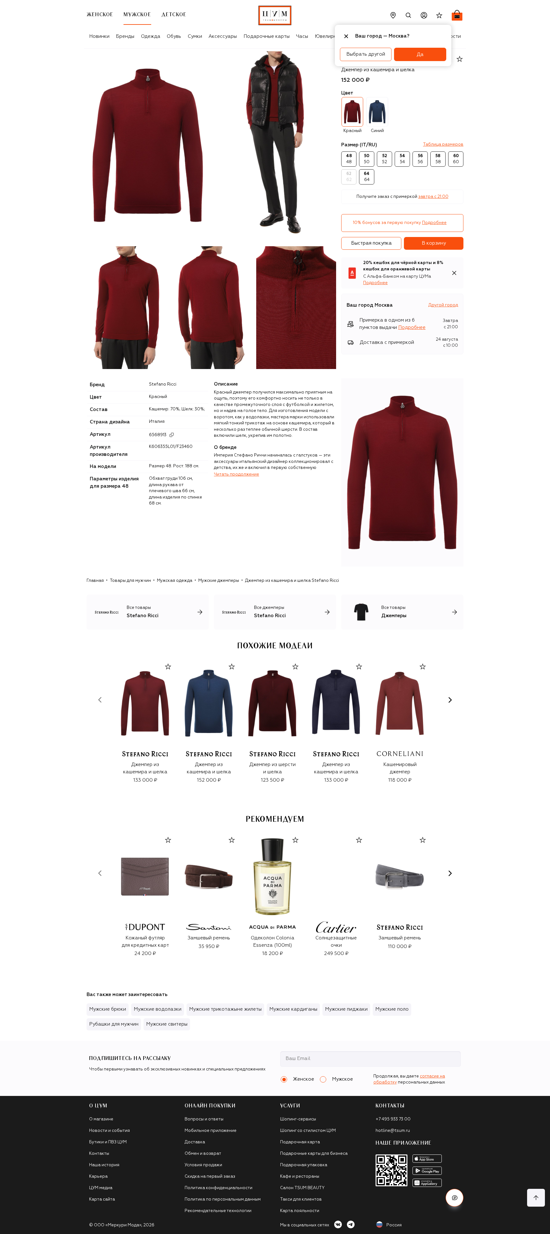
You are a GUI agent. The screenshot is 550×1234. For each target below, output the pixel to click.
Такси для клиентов (301, 1199)
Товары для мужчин (130, 581)
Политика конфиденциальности (218, 1188)
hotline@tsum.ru (393, 1131)
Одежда (150, 36)
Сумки (195, 36)
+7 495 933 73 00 (393, 1119)
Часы (302, 36)
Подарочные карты (266, 36)
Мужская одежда (174, 581)
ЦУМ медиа (100, 1188)
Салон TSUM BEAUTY (302, 1188)
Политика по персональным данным (223, 1199)
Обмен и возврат (203, 1154)
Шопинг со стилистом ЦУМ (308, 1131)
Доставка (195, 1142)
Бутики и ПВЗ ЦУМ (108, 1142)
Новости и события (109, 1131)
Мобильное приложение (210, 1131)
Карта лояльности (299, 1211)
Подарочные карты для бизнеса (314, 1154)
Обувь (174, 36)
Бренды (125, 36)
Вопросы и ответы (204, 1119)
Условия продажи (203, 1165)
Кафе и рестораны (299, 1177)
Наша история (104, 1165)
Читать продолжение (236, 474)
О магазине (101, 1119)
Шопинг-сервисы (298, 1119)
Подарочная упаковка (303, 1165)
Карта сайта (102, 1199)
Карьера (98, 1177)
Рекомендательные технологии (218, 1211)
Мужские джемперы (218, 581)
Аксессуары (222, 36)
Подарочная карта (300, 1142)
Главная (95, 581)
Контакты (99, 1154)
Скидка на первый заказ (210, 1177)
